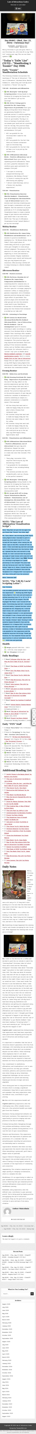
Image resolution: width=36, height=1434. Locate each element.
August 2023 (6, 1416)
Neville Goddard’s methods (13, 354)
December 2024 (7, 1367)
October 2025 (6, 1335)
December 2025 (7, 1329)
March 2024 (6, 1395)
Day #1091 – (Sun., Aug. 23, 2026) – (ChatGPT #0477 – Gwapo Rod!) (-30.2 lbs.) (16, 1278)
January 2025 (6, 1363)
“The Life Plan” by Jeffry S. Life (17, 811)
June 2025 (5, 1348)
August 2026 (6, 1304)
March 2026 (6, 1320)
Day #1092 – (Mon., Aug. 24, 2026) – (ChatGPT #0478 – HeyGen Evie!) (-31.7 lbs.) (16, 1273)
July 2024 (5, 1382)
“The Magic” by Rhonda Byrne (16, 795)
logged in (14, 1239)
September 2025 (7, 1338)
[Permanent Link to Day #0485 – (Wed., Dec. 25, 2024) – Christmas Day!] (18, 25)
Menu (19, 9)
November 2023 (7, 1407)
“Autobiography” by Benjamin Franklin (19, 813)
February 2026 (6, 1323)
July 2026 (5, 1307)
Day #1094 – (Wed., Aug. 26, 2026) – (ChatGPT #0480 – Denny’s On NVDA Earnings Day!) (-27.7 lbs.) (17, 1262)
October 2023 (6, 1410)
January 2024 (6, 1401)
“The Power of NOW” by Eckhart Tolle (18, 849)
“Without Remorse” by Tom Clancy (17, 829)
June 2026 (5, 1310)
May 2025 (5, 1351)
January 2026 (6, 1326)
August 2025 (6, 1342)
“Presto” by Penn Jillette (18, 718)
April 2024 (5, 1392)
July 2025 (5, 1345)
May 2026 (5, 1314)
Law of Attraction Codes (18, 2)
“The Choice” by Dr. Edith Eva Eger (17, 826)
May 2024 (5, 1388)
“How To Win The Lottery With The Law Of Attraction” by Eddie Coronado (17, 695)
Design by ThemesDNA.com (18, 1428)
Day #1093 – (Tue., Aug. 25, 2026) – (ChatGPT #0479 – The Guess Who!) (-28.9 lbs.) (16, 1268)
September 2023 (7, 1413)
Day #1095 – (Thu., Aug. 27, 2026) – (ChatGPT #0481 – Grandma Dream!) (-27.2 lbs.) (16, 1256)
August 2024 (6, 1379)
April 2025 (5, 1354)
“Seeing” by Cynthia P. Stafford (20, 700)
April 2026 (5, 1317)
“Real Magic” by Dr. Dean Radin (16, 840)
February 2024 (6, 1398)
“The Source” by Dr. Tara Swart (16, 788)
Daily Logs (24, 47)
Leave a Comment (15, 47)
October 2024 (6, 1373)
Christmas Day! (21, 1219)
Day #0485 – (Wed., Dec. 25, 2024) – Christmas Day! (18, 41)
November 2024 (7, 1370)
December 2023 (7, 1404)
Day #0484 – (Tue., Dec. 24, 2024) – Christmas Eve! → (18, 1226)
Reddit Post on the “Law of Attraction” (17, 358)
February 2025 (6, 1360)
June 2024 (5, 1385)
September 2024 (7, 1376)
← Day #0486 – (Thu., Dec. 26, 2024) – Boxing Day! (18, 1229)
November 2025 (7, 1332)
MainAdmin (12, 46)
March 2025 (6, 1357)
